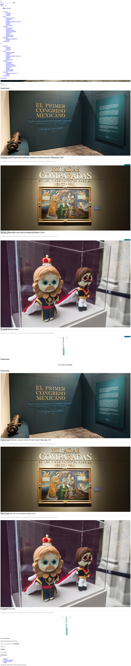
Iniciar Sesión (7, 8)
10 (63, 348)
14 (63, 353)
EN (5, 6)
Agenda (7, 20)
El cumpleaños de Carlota (10, 329)
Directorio (5, 658)
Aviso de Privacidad (7, 661)
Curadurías (8, 13)
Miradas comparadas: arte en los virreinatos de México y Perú (22, 232)
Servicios (8, 24)
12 (63, 351)
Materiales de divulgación (11, 38)
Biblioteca (8, 22)
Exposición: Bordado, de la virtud (13, 21)
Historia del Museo (10, 30)
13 (63, 352)
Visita (4, 16)
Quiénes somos (9, 27)
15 (63, 354)
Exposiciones (9, 19)
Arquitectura (8, 29)
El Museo (5, 26)
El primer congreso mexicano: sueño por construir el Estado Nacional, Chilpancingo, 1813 (32, 157)
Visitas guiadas (9, 25)
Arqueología (8, 32)
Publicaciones (6, 41)
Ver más (127, 164)
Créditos (5, 662)
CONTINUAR (16, 643)
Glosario (8, 40)
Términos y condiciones (8, 660)
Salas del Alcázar (9, 36)
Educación (5, 37)
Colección (5, 11)
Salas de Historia (9, 35)
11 (63, 349)
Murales (7, 33)
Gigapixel (8, 15)
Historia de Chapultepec (11, 31)
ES (2, 6)
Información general (10, 17)
